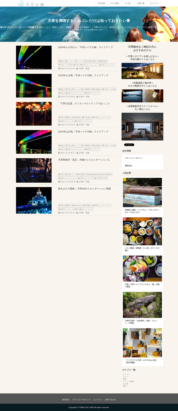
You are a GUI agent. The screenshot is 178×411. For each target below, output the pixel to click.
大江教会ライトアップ (84, 209)
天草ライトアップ (108, 65)
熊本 (89, 89)
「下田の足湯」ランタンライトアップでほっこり (84, 103)
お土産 (125, 384)
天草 (68, 89)
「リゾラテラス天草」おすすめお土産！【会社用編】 (141, 361)
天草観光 (94, 61)
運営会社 (128, 166)
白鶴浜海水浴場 (94, 174)
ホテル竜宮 (114, 3)
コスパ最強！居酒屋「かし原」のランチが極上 (142, 249)
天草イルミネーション (90, 65)
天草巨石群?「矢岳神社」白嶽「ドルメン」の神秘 (141, 322)
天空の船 (101, 3)
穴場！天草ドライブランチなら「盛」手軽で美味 (142, 285)
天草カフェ (71, 174)
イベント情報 (82, 61)
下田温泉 (87, 117)
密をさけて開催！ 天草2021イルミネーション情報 (84, 188)
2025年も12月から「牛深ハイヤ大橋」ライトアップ (85, 47)
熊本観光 (104, 61)
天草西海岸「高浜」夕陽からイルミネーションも (84, 159)
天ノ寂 (127, 3)
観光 (62, 61)
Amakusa (77, 205)
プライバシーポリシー (134, 158)
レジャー (70, 61)
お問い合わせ (110, 400)
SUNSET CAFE (101, 178)
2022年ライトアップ (84, 121)
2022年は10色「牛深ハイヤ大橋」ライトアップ (83, 131)
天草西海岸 (108, 174)
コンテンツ (154, 3)
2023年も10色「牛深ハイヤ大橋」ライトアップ (83, 75)
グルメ (125, 377)
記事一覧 (141, 3)
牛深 (76, 65)
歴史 (125, 386)
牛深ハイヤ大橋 (65, 65)
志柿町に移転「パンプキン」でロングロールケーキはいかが (142, 211)
